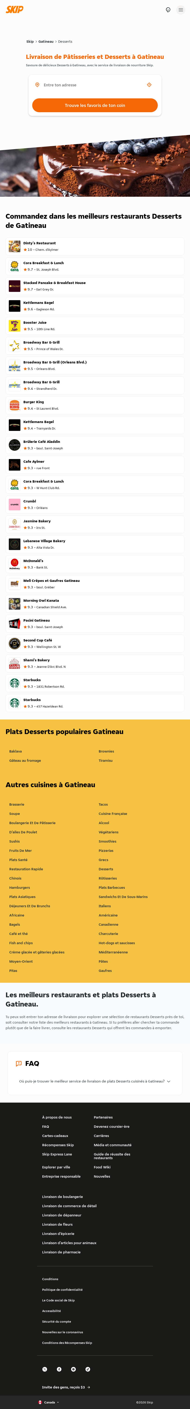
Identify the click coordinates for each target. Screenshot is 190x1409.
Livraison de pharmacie (61, 1252)
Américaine (108, 915)
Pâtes (103, 961)
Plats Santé (18, 859)
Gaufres (105, 970)
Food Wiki (102, 1167)
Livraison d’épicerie (58, 1233)
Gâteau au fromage (25, 760)
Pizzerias (106, 850)
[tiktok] (89, 1373)
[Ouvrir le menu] (180, 10)
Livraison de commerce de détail (69, 1205)
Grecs (103, 859)
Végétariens (108, 832)
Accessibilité (51, 1311)
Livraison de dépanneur (61, 1215)
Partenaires (103, 1117)
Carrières (101, 1135)
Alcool (104, 822)
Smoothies (107, 841)
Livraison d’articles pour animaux (69, 1242)
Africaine (16, 915)
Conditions (50, 1279)
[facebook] (60, 1373)
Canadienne (108, 924)
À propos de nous (57, 1117)
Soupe (14, 813)
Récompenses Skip (58, 1145)
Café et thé (18, 933)
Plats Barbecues (112, 887)
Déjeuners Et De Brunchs (29, 906)
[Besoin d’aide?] (168, 10)
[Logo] (16, 10)
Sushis (14, 841)
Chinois (15, 878)
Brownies (106, 751)
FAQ (45, 1126)
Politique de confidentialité (62, 1290)
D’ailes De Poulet (23, 832)
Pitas (13, 970)
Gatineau (46, 41)
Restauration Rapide (26, 869)
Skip (30, 41)
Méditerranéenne (113, 952)
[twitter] (46, 1373)
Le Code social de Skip (58, 1300)
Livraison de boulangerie (62, 1196)
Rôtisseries (108, 878)
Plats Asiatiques (22, 896)
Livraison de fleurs (57, 1224)
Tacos (103, 804)
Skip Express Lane (57, 1154)
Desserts (65, 41)
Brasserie (16, 804)
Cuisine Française (113, 813)
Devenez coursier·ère (112, 1126)
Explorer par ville (56, 1167)
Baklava (15, 751)
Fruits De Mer (20, 850)
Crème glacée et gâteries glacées (36, 952)
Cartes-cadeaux (55, 1135)
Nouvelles (102, 1176)
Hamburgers (19, 887)
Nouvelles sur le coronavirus (62, 1332)
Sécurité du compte (56, 1321)
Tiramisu (106, 760)
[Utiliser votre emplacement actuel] (149, 85)
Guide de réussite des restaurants (112, 1156)
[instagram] (75, 1373)
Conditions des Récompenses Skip (67, 1343)
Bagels (14, 924)
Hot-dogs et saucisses (117, 942)
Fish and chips (21, 942)
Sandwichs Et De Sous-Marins (123, 896)
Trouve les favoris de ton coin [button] (95, 105)
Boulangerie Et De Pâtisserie (32, 822)
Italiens (105, 906)
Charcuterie (108, 933)
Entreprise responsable (61, 1176)
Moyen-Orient (21, 961)
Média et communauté (113, 1145)
